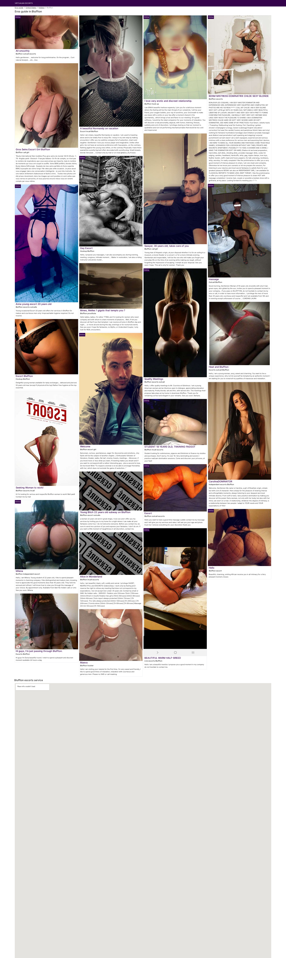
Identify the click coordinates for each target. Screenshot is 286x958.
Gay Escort (86, 248)
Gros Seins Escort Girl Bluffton (33, 149)
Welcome (85, 446)
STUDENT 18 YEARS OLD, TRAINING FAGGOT (169, 446)
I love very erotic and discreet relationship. (168, 101)
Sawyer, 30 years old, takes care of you (166, 246)
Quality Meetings (153, 379)
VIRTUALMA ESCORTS (24, 3)
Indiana (41, 8)
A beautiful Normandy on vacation (99, 128)
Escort (148, 513)
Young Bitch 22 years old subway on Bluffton (105, 512)
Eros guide (19, 8)
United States (31, 8)
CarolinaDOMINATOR (220, 481)
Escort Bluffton (24, 376)
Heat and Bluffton (218, 366)
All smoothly (23, 50)
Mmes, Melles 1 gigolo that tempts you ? (102, 310)
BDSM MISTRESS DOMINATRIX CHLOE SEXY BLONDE (239, 96)
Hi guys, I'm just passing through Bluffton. (39, 651)
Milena (19, 571)
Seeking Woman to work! (29, 487)
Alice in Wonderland (91, 576)
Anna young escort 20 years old (34, 304)
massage (214, 279)
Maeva (84, 662)
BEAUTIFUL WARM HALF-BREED (162, 657)
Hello (211, 567)
